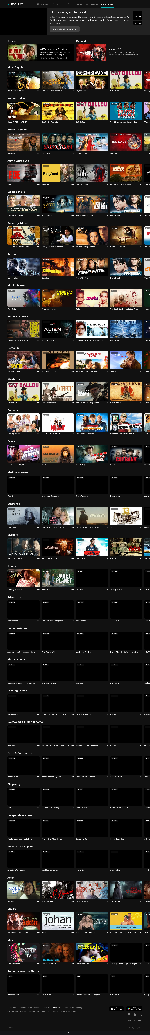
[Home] (15, 4)
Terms (65, 1007)
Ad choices (34, 1011)
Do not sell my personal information (62, 1011)
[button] (65, 29)
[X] (140, 1015)
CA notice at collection (17, 1011)
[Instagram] (129, 1015)
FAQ (43, 1011)
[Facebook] (135, 1015)
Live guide (45, 4)
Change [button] (139, 1020)
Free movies (77, 4)
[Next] (142, 79)
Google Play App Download (134, 1009)
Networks (109, 4)
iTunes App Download (117, 1009)
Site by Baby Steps (135, 1028)
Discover (60, 4)
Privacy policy (76, 1007)
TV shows (94, 4)
